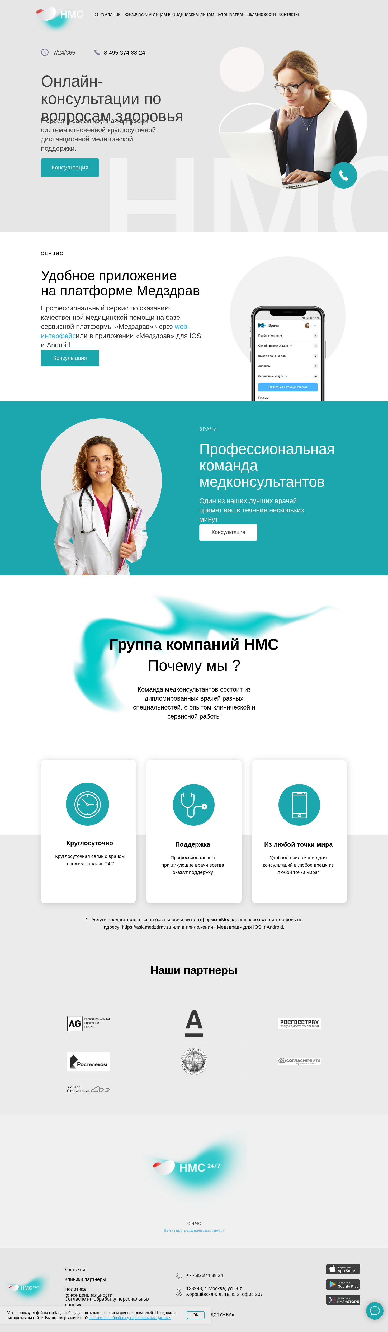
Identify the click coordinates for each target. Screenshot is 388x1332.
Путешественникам (236, 14)
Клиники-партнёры (85, 1279)
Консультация (69, 167)
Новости (266, 14)
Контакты (288, 14)
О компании (107, 14)
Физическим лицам (146, 14)
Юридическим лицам (191, 14)
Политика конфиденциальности (194, 1230)
